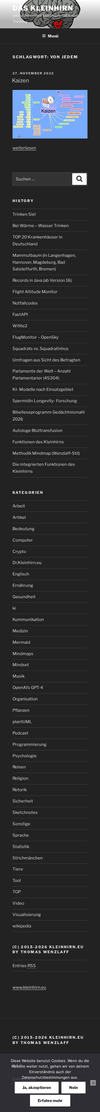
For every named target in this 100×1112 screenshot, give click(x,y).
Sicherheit (22, 801)
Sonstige (21, 823)
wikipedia (21, 926)
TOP (16, 891)
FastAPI (20, 314)
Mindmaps (22, 653)
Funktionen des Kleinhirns (38, 441)
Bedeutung (23, 528)
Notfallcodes (25, 303)
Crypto (19, 551)
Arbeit (18, 506)
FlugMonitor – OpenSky (35, 337)
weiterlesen (24, 147)
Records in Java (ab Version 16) (42, 280)
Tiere (17, 869)
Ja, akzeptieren (36, 1087)
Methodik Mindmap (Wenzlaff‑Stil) (46, 453)
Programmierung (29, 744)
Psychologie (24, 755)
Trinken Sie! (24, 214)
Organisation (25, 698)
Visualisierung (26, 914)
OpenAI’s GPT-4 (27, 687)
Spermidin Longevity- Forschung (44, 400)
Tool (16, 880)
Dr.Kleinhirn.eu (27, 562)
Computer (22, 540)
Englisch (20, 574)
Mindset (20, 664)
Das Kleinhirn (42, 8)
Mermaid (21, 642)
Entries (24, 965)
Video (18, 903)
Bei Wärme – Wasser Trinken (40, 225)
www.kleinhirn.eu (29, 987)
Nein (73, 1087)
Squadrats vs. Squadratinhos (40, 348)
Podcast (20, 733)
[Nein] (93, 1083)
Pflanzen (20, 710)
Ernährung (22, 585)
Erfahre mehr (50, 1100)
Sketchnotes (25, 812)
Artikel (19, 517)
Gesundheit (24, 596)
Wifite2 (19, 325)
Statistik (20, 846)
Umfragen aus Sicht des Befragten (46, 360)
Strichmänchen (27, 858)
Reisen (19, 766)
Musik (18, 676)
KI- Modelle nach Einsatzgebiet (42, 389)
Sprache (20, 835)
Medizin (20, 630)
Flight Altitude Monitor (35, 291)
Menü (53, 36)
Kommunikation (28, 619)
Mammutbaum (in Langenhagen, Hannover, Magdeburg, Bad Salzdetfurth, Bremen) (44, 262)
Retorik (19, 789)
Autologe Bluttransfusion (37, 430)
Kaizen (20, 80)
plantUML (22, 721)
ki (14, 608)
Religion (20, 778)
